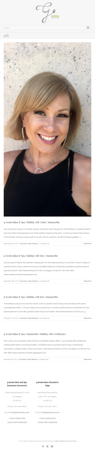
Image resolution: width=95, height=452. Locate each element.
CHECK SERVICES (17, 418)
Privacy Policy (71, 441)
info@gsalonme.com (50, 412)
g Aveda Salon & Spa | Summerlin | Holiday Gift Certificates (35, 334)
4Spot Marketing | (61, 441)
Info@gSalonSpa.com (20, 412)
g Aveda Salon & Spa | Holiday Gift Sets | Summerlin (31, 255)
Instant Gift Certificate (17, 422)
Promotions (24, 243)
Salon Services (33, 243)
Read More (87, 243)
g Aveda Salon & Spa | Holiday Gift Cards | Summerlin (31, 222)
